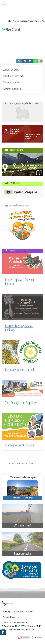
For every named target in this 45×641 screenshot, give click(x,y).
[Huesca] (23, 114)
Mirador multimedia (13, 89)
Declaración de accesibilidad (15, 622)
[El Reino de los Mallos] (19, 110)
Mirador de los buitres (22, 498)
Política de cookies (11, 617)
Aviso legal (7, 611)
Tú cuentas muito (11, 82)
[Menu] (4, 3)
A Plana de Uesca (11, 69)
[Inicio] (9, 21)
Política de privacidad (23, 611)
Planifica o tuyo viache (14, 76)
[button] (19, 61)
